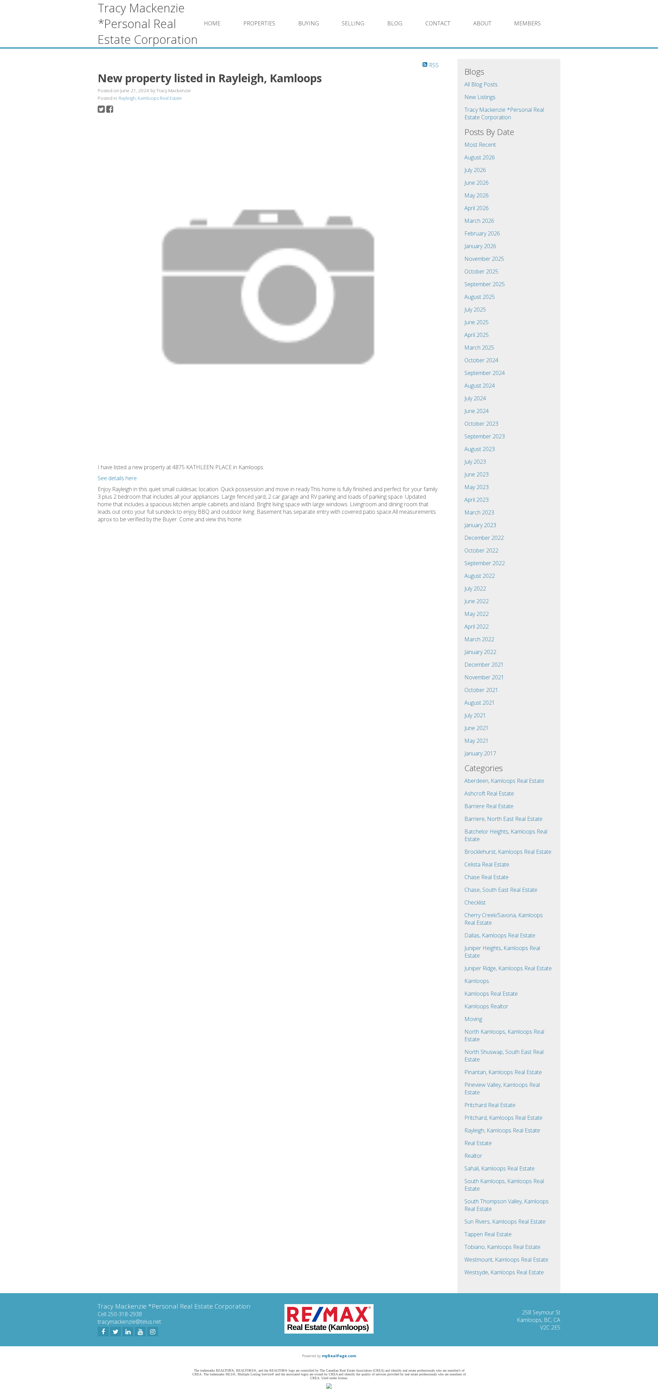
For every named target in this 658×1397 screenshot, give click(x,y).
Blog (394, 23)
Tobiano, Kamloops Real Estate (502, 1247)
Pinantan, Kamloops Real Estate (503, 1072)
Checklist (475, 902)
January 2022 (480, 652)
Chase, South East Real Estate (500, 890)
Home (212, 23)
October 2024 (481, 360)
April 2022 (476, 626)
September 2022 (484, 563)
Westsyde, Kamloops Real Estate (504, 1272)
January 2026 (480, 246)
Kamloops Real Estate (491, 993)
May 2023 (476, 487)
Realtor (473, 1155)
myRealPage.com (339, 1355)
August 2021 (479, 702)
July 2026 (475, 170)
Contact (437, 23)
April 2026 (476, 208)
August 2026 (479, 157)
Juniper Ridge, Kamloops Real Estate (508, 968)
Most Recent (480, 144)
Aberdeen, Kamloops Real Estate (504, 781)
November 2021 (484, 677)
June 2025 (476, 322)
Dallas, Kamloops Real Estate (499, 935)
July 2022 (475, 588)
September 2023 (484, 436)
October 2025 (481, 271)
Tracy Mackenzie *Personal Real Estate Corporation (504, 113)
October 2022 (481, 550)
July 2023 (475, 461)
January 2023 (480, 525)
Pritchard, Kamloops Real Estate (503, 1117)
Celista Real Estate (486, 864)
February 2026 (482, 233)
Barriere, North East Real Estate (503, 819)
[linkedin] (127, 1331)
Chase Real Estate (486, 877)
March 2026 (479, 220)
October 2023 (481, 423)
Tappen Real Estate (488, 1234)
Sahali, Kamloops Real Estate (499, 1168)
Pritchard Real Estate (489, 1105)
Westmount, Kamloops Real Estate (506, 1259)
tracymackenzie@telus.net (129, 1321)
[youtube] (140, 1331)
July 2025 (475, 309)
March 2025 (479, 347)
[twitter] (115, 1331)
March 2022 (479, 639)
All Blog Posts (481, 84)
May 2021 (476, 740)
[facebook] (103, 1331)
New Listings (480, 97)
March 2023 (479, 512)
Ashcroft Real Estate (489, 793)
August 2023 (479, 449)
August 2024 (479, 385)
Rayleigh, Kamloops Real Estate (150, 98)
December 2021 (484, 664)
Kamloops (476, 981)
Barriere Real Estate (488, 806)
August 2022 (479, 576)
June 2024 (476, 411)
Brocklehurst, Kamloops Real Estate (507, 851)
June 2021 (476, 728)
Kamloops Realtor (486, 1006)
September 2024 (484, 373)
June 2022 (476, 601)
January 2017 (480, 753)
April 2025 (476, 335)
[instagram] (152, 1331)
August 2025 (479, 297)
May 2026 (476, 195)
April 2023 (476, 499)
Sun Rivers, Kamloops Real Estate (505, 1221)
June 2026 (476, 182)
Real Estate (478, 1143)
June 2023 (476, 474)
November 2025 (484, 259)
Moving (473, 1019)
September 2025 (484, 284)
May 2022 (476, 614)
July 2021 (475, 715)
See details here (117, 478)
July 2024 (475, 398)
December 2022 (484, 538)
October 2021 (481, 690)
